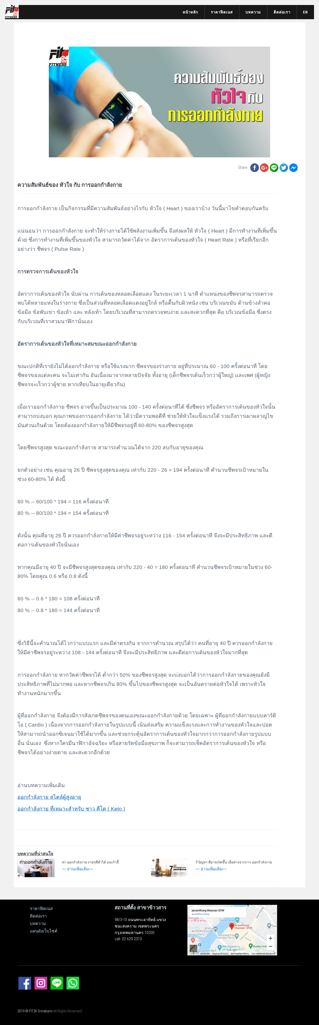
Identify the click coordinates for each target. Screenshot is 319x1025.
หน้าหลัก (190, 12)
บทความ (253, 12)
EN (305, 12)
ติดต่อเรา (282, 12)
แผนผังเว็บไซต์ (43, 931)
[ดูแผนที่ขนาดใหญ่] (232, 929)
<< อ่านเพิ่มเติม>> (77, 868)
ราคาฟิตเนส (222, 12)
